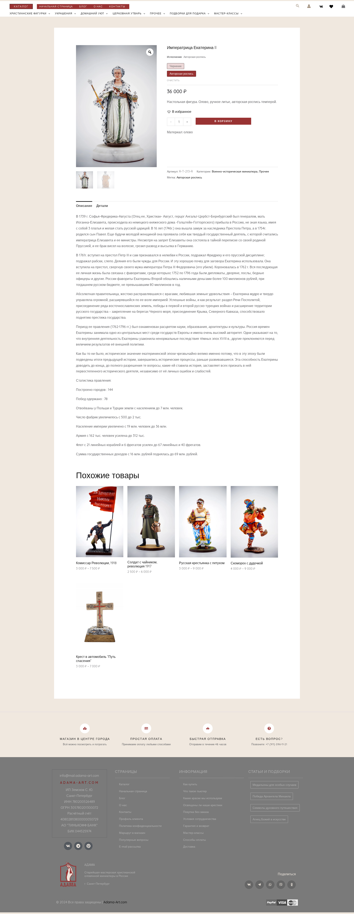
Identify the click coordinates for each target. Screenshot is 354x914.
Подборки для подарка (188, 13)
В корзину (223, 121)
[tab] (84, 205)
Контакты (117, 6)
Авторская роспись (189, 177)
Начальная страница (56, 6)
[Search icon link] (298, 6)
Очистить (173, 80)
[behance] (332, 6)
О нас (98, 6)
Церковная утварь (127, 13)
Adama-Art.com (115, 902)
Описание (84, 206)
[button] (179, 112)
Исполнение (186, 56)
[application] (48, 13)
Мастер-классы (226, 13)
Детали (102, 206)
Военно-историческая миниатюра (235, 171)
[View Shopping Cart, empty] (343, 6)
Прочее (155, 13)
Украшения (63, 13)
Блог (83, 6)
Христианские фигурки (28, 13)
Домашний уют (92, 13)
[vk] (322, 6)
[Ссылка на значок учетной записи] (309, 6)
